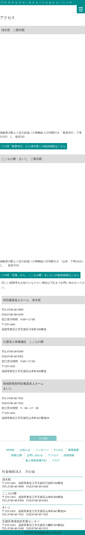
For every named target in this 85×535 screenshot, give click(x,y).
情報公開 (16, 455)
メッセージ (42, 450)
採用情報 (69, 455)
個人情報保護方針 (36, 460)
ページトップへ (43, 438)
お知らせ (25, 450)
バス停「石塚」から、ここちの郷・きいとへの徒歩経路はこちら (40, 275)
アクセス (53, 455)
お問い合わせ (35, 455)
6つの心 (58, 450)
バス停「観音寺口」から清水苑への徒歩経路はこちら (33, 146)
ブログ (56, 460)
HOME (10, 450)
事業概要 (73, 450)
